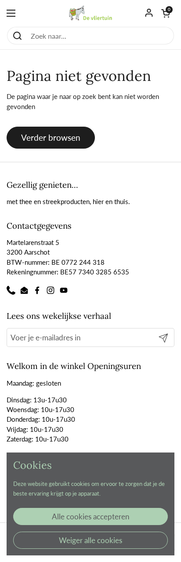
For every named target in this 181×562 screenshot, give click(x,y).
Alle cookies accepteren (90, 516)
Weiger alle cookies (90, 540)
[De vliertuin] (90, 13)
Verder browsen (50, 137)
